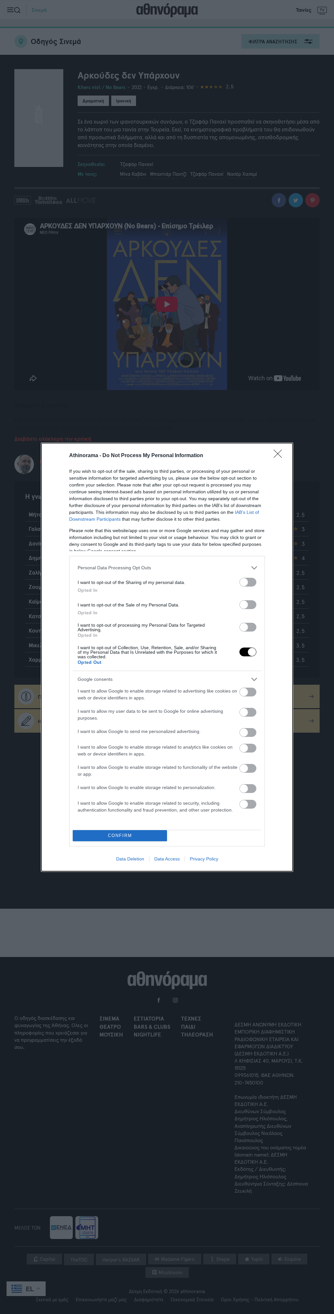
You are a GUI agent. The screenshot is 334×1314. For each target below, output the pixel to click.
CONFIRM (120, 835)
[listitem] (167, 567)
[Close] (280, 456)
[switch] (247, 582)
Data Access (167, 858)
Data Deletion (130, 858)
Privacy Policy (204, 858)
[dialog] (167, 657)
